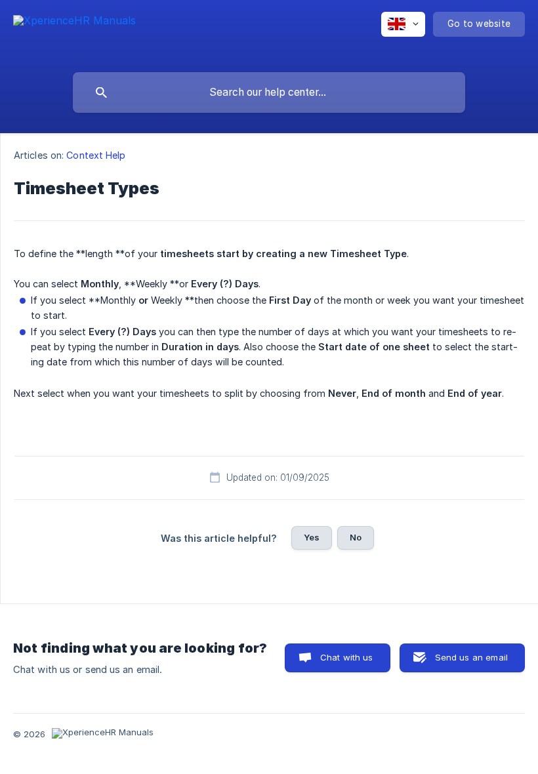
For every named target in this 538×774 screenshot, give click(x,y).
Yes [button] (312, 537)
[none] (74, 33)
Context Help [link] (95, 155)
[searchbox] (269, 92)
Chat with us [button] (346, 657)
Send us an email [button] (471, 657)
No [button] (356, 537)
